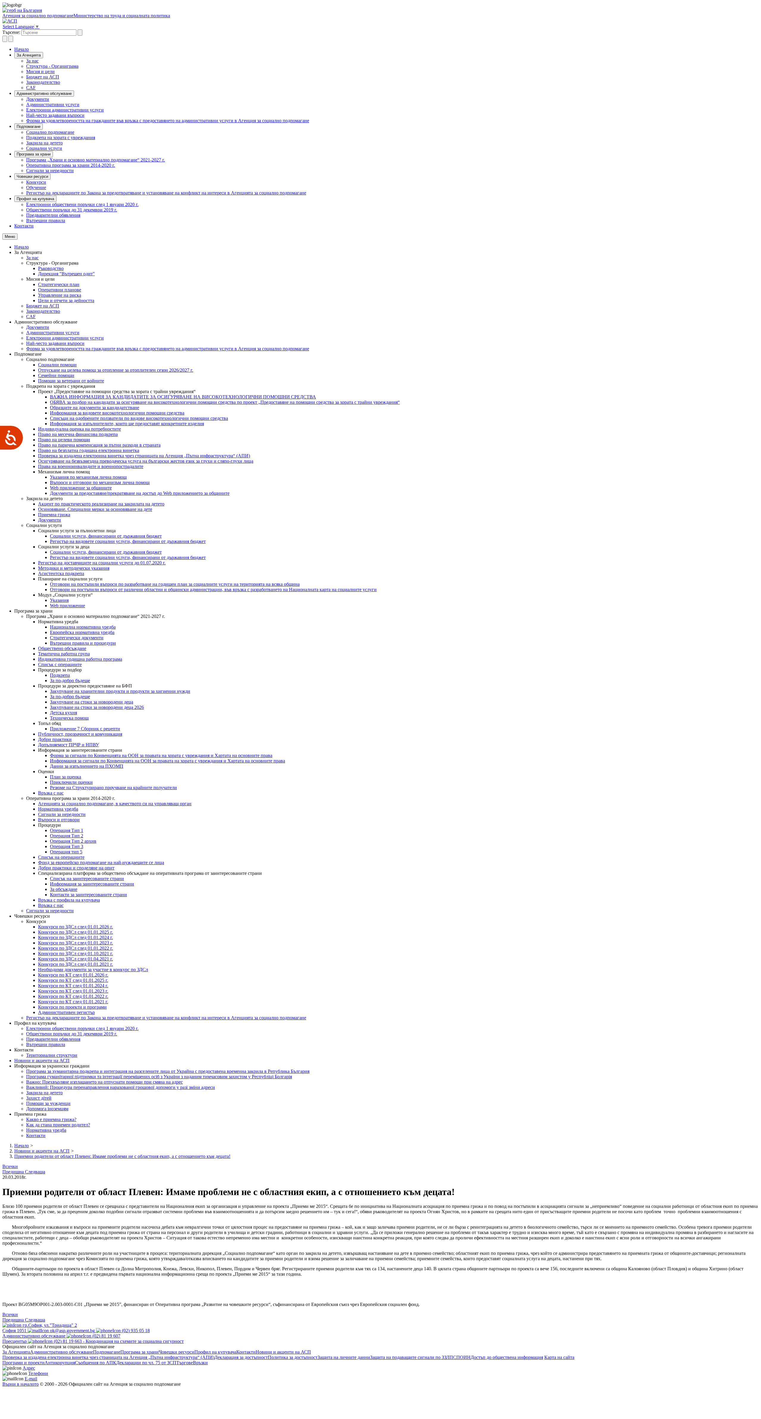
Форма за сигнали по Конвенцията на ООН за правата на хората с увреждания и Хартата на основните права (161, 755)
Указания (59, 600)
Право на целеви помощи (64, 439)
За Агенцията (29, 55)
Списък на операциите (61, 857)
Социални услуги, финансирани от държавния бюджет (106, 536)
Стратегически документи (76, 637)
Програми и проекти (23, 1362)
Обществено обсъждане (62, 648)
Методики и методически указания (73, 568)
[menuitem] (392, 61)
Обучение (36, 187)
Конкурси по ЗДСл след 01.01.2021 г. (75, 964)
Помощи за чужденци (48, 1103)
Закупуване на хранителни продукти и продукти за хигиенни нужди (120, 691)
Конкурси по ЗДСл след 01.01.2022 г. (75, 948)
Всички (10, 1166)
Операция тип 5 (66, 851)
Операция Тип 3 (66, 846)
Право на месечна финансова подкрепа (78, 434)
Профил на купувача (35, 199)
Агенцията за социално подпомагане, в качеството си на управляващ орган (114, 803)
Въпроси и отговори (59, 819)
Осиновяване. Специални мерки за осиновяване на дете (95, 509)
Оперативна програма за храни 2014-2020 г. (70, 165)
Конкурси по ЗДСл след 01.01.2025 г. (75, 932)
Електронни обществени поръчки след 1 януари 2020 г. (82, 204)
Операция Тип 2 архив (73, 841)
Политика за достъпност (292, 1357)
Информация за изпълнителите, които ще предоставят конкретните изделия (127, 423)
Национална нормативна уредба (83, 627)
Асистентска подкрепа (61, 573)
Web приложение (67, 605)
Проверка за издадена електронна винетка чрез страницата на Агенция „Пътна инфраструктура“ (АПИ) (144, 455)
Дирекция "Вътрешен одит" (66, 273)
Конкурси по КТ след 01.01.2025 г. (73, 980)
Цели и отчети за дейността (66, 300)
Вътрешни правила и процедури (83, 643)
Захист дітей (38, 1098)
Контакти (24, 225)
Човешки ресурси (32, 176)
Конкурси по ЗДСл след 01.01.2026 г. (75, 926)
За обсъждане (63, 889)
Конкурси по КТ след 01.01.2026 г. (73, 974)
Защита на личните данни (343, 1357)
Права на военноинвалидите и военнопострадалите (90, 466)
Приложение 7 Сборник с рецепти (85, 728)
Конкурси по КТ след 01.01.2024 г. (73, 985)
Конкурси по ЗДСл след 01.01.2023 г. (75, 942)
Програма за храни (34, 154)
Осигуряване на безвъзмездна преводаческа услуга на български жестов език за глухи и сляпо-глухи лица (145, 461)
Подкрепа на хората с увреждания (60, 137)
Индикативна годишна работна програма (80, 659)
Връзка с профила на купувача (69, 899)
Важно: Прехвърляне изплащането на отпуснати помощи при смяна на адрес (104, 1081)
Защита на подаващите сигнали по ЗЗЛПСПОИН (420, 1357)
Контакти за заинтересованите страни (88, 894)
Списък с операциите (60, 664)
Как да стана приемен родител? (58, 1124)
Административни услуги (52, 104)
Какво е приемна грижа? (51, 1119)
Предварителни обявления (53, 215)
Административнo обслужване (44, 93)
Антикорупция (60, 1362)
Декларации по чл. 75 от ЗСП (146, 1362)
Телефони (38, 1373)
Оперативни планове (59, 289)
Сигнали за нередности (50, 170)
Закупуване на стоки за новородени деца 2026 (97, 707)
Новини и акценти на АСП (42, 1060)
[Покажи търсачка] (4, 39)
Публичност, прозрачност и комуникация (80, 734)
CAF (31, 87)
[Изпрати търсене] (80, 32)
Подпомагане (28, 126)
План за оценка (65, 776)
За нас (32, 60)
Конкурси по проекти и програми (72, 1007)
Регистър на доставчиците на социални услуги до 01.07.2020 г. (102, 562)
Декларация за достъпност (241, 1357)
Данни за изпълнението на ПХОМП (86, 766)
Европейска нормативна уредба (82, 632)
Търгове (184, 1362)
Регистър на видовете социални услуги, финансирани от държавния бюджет (128, 541)
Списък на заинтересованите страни (87, 878)
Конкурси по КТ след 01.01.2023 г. (73, 990)
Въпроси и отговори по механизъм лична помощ (100, 482)
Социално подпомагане (50, 132)
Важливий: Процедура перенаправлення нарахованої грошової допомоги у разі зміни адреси (120, 1087)
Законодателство (43, 82)
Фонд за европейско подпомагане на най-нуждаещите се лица (101, 862)
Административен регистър (66, 1012)
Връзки (200, 1362)
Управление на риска (59, 295)
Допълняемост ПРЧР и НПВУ (68, 744)
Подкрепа (60, 675)
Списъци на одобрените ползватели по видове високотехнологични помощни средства (139, 418)
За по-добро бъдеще (70, 680)
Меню (10, 236)
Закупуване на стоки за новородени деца (91, 701)
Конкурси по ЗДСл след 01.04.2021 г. (75, 958)
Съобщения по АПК (95, 1362)
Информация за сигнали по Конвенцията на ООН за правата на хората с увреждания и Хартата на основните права (167, 760)
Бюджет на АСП (42, 76)
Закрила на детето (44, 142)
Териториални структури (51, 1055)
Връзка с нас (51, 792)
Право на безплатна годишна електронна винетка (88, 450)
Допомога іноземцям (47, 1108)
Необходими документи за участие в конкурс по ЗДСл (93, 969)
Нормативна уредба (58, 808)
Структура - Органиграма (52, 66)
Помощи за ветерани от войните (71, 380)
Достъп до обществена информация (507, 1357)
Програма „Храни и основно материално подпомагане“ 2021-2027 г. (95, 159)
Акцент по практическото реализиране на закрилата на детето (101, 503)
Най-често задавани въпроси (55, 115)
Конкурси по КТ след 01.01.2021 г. (73, 1001)
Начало (21, 49)
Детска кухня (63, 712)
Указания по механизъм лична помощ (88, 477)
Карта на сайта (559, 1357)
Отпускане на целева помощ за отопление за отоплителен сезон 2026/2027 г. (115, 370)
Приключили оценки (71, 782)
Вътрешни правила (45, 220)
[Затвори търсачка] (10, 39)
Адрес (29, 1368)
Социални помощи (57, 364)
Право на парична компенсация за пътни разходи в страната (99, 445)
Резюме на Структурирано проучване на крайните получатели (113, 787)
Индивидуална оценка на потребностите (79, 428)
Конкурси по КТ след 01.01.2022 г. (73, 996)
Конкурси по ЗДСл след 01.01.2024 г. (75, 937)
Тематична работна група (64, 653)
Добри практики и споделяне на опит (76, 867)
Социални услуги (44, 148)
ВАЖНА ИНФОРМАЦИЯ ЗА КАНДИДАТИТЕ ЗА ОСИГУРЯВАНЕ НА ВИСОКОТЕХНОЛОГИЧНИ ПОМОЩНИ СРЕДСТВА (183, 396)
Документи (37, 99)
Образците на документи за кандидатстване (94, 407)
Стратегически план (58, 284)
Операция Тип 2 (66, 835)
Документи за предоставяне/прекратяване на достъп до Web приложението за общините (139, 493)
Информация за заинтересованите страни (92, 883)
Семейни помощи (56, 375)
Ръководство (51, 268)
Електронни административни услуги (65, 109)
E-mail (31, 1378)
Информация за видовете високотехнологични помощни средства (117, 412)
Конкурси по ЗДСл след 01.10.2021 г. (75, 953)
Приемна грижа (54, 514)
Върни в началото (20, 1384)
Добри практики (55, 739)
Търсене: (11, 32)
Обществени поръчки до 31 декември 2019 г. (71, 209)
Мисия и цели (40, 71)
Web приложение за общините (81, 487)
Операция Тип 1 (66, 830)
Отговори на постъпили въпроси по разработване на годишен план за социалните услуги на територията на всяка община (175, 584)
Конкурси (36, 182)
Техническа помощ (69, 718)
